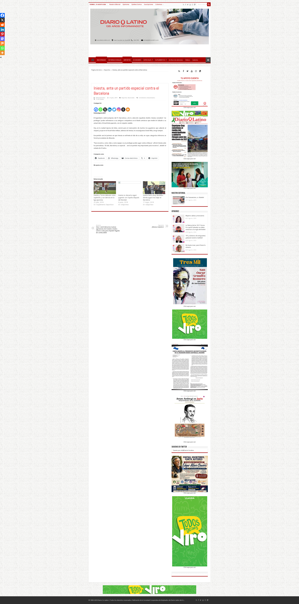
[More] (128, 108)
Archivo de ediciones (176, 60)
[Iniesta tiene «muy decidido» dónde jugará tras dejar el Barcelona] (154, 187)
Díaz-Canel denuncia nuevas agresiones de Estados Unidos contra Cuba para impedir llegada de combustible (108, 229)
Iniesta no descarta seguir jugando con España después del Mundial (128, 197)
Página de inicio (96, 70)
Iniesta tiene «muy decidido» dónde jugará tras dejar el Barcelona (153, 197)
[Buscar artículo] (209, 4)
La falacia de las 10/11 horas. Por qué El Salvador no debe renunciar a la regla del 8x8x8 (195, 227)
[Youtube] (190, 4)
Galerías (195, 60)
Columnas (158, 4)
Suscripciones (148, 4)
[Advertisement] (149, 49)
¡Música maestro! (158, 226)
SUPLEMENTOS (160, 60)
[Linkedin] (110, 108)
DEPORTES (127, 60)
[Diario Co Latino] (149, 26)
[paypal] (195, 4)
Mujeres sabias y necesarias (195, 216)
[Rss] (183, 4)
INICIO (93, 59)
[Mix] (2, 43)
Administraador (100, 98)
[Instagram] (119, 108)
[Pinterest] (2, 34)
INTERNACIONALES (114, 60)
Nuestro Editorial (114, 4)
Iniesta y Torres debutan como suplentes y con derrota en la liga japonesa (105, 197)
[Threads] (123, 108)
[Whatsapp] (100, 108)
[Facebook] (185, 4)
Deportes (107, 70)
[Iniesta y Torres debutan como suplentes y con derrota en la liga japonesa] (105, 187)
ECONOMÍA (137, 60)
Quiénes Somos (137, 4)
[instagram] (192, 4)
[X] (105, 108)
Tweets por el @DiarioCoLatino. (183, 450)
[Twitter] (188, 4)
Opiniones (126, 4)
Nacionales (131, 98)
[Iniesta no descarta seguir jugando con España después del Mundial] (129, 187)
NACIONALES (101, 60)
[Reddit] (2, 24)
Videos (187, 60)
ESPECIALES (147, 60)
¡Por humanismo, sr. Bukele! (195, 197)
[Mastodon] (2, 38)
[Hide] (1, 57)
